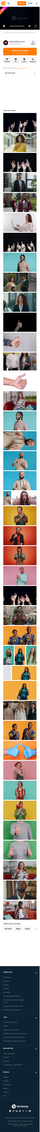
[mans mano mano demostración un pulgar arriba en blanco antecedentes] (19, 380)
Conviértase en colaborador (12, 1101)
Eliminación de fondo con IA (13, 1040)
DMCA (5, 1060)
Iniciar (30, 3)
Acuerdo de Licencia (10, 1056)
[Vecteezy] (3, 3)
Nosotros (6, 1098)
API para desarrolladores (11, 1030)
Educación (6, 1026)
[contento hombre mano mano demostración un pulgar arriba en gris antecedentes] (19, 341)
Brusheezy (6, 1011)
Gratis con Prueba (20, 51)
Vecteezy (6, 1015)
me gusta (8, 963)
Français (6, 1129)
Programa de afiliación (11, 1064)
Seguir (33, 44)
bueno (18, 963)
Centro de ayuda (9, 1090)
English (5, 1114)
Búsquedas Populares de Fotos (13, 1074)
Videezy (6, 1019)
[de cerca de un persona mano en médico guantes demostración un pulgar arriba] (19, 784)
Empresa (6, 1023)
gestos (27, 963)
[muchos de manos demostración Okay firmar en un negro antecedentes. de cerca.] (19, 161)
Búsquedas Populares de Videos (14, 1078)
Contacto (6, 1094)
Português (6, 1121)
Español (6, 1118)
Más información (10, 72)
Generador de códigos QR (12, 1044)
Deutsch (6, 1125)
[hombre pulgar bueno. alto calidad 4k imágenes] (19, 864)
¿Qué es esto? (23, 68)
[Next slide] (32, 962)
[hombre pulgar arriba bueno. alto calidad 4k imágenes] (19, 884)
